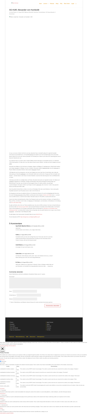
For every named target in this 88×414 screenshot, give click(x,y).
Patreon (11, 322)
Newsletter (12, 324)
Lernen (45, 3)
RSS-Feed (49, 326)
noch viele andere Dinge (16, 202)
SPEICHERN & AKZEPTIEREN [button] (6, 413)
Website (11, 299)
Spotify (48, 324)
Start (40, 3)
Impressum (11, 336)
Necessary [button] (2, 359)
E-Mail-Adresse (12, 295)
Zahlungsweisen (40, 336)
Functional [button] (2, 388)
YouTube (48, 329)
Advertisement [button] (3, 403)
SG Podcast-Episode (50, 12)
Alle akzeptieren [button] (12, 345)
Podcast (52, 3)
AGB (27, 336)
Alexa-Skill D (12, 326)
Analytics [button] (2, 398)
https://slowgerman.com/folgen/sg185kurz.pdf (30, 216)
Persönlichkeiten (42, 12)
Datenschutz (32, 336)
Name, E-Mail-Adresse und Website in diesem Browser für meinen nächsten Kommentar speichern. (32, 302)
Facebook (49, 327)
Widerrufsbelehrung (20, 336)
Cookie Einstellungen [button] (4, 345)
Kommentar (12, 276)
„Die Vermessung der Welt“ (22, 206)
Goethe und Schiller (47, 195)
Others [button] (1, 408)
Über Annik (67, 3)
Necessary (4, 361)
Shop (57, 3)
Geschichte (35, 12)
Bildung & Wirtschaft (29, 12)
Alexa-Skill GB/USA (14, 327)
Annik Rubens (14, 12)
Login (72, 3)
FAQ (61, 3)
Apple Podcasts (50, 322)
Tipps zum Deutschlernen (15, 329)
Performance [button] (2, 393)
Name (10, 291)
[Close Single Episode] (19, 82)
